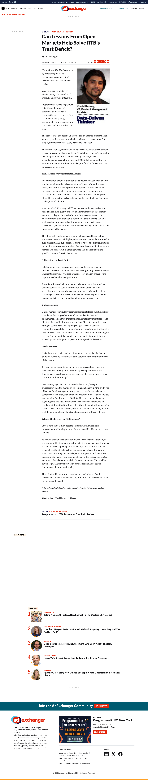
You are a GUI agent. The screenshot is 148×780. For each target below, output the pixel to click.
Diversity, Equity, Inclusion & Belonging (74, 763)
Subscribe (133, 8)
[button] (8, 8)
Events (40, 8)
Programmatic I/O (106, 8)
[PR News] (93, 2)
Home (3, 14)
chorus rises (67, 115)
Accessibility (63, 761)
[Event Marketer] (102, 2)
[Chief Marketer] (82, 2)
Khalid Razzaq (61, 498)
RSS (79, 755)
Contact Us (83, 753)
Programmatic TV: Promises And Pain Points (68, 514)
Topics (13, 8)
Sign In (141, 8)
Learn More (99, 732)
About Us (31, 8)
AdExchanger (51, 56)
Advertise (72, 753)
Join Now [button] (101, 706)
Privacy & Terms (80, 758)
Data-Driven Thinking (15, 14)
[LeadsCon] (122, 2)
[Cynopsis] (113, 2)
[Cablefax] (142, 2)
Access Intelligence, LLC (68, 773)
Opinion (22, 8)
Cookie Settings (65, 758)
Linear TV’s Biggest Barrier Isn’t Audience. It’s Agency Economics (76, 658)
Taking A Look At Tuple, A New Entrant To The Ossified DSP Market (78, 615)
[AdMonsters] (132, 2)
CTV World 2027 (121, 8)
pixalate (73, 498)
